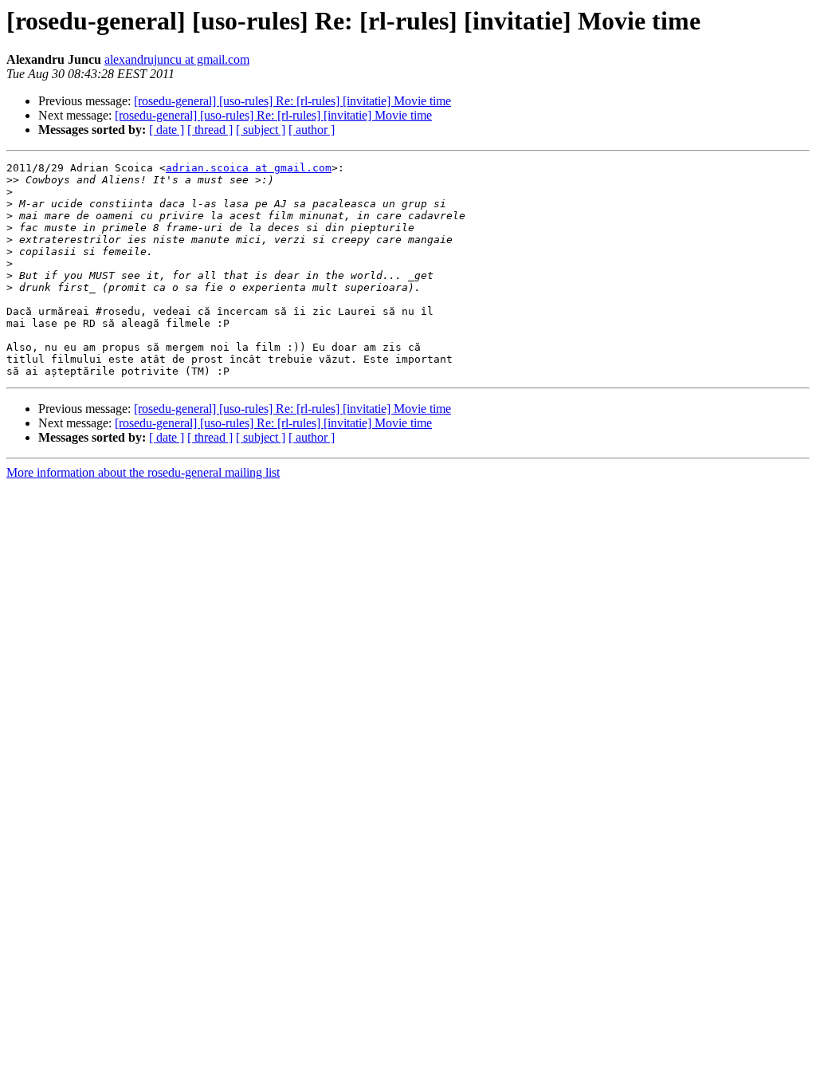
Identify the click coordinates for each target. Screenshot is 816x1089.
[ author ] (311, 129)
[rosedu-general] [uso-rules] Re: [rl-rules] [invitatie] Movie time (292, 101)
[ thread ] (210, 129)
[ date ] (166, 129)
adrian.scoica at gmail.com (249, 168)
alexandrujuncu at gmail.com (176, 59)
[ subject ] (260, 129)
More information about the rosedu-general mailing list (143, 472)
